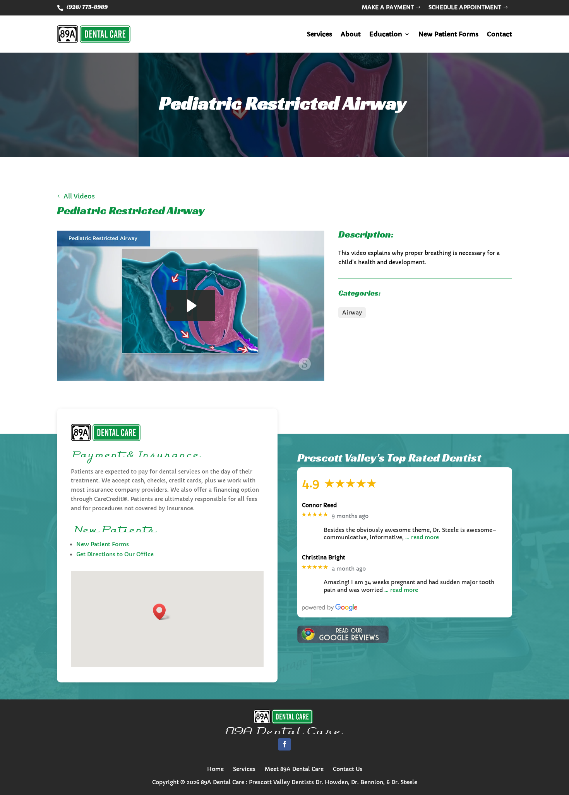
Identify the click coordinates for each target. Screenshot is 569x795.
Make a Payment (388, 7)
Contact (499, 34)
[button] (162, 612)
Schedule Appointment (464, 7)
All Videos (79, 196)
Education (385, 34)
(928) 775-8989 (87, 6)
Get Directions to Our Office (115, 554)
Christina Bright (323, 557)
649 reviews (400, 485)
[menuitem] (215, 769)
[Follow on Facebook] (284, 744)
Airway (352, 312)
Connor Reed (319, 505)
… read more (422, 537)
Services (319, 34)
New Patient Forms (448, 34)
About (351, 34)
